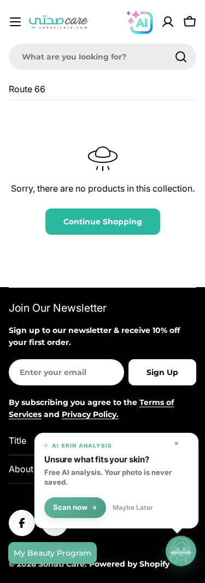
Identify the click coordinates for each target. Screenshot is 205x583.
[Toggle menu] (15, 21)
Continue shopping (102, 222)
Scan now (70, 507)
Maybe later (133, 507)
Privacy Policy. (90, 414)
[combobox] (102, 57)
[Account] (167, 21)
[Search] (181, 56)
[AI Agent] (139, 22)
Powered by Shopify (129, 564)
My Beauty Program (52, 553)
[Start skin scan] (181, 551)
